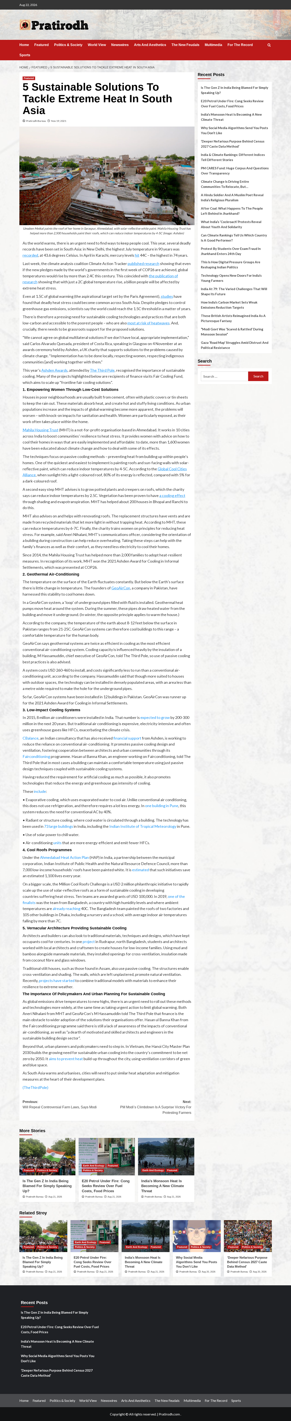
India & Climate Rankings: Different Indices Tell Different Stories (233, 157)
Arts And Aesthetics (150, 45)
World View (97, 45)
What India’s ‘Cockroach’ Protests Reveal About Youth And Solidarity (231, 224)
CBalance (31, 738)
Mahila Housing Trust (40, 430)
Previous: (60, 1104)
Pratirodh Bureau (36, 120)
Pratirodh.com (169, 1414)
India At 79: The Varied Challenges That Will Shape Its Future (234, 291)
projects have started (57, 980)
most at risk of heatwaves (148, 323)
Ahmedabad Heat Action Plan (64, 857)
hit (137, 255)
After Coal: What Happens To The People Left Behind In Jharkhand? (232, 210)
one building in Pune (161, 805)
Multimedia (213, 45)
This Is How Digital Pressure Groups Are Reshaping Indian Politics (230, 264)
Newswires (120, 45)
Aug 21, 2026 (55, 1196)
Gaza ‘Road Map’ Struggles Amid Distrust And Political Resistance (234, 345)
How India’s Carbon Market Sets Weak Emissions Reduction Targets (229, 304)
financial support (127, 738)
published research (143, 263)
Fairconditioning (36, 756)
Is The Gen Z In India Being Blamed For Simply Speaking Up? (47, 1186)
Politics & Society (68, 45)
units (57, 842)
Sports (24, 55)
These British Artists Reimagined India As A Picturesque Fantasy (233, 318)
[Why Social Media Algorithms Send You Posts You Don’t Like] (197, 1236)
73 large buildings (58, 826)
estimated (140, 869)
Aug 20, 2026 (208, 1271)
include (40, 791)
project (89, 941)
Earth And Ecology (93, 1165)
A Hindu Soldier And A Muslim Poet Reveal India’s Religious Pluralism (232, 197)
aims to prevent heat (66, 1058)
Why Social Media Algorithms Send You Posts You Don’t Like (234, 130)
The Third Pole (102, 370)
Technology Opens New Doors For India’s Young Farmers (231, 278)
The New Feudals (185, 45)
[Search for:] (224, 376)
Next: (155, 1107)
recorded (30, 255)
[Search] (269, 45)
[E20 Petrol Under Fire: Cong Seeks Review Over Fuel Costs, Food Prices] (107, 1156)
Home (24, 45)
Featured (41, 45)
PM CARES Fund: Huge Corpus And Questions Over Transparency (235, 170)
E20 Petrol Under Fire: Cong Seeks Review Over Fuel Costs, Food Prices (106, 1186)
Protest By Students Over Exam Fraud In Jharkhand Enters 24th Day (231, 251)
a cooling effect (172, 495)
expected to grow (155, 717)
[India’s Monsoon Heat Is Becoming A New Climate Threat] (166, 1156)
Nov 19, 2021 (58, 120)
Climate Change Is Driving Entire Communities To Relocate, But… (225, 184)
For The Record (240, 45)
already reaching (66, 908)
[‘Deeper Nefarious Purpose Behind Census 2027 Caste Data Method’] (248, 1236)
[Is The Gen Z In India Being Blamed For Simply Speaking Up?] (47, 1156)
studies (167, 296)
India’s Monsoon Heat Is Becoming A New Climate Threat (162, 1186)
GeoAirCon (120, 588)
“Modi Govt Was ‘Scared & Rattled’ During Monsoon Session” (232, 331)
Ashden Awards (54, 370)
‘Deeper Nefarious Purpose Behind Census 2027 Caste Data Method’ (232, 143)
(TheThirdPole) (35, 1087)
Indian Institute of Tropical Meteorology (142, 826)
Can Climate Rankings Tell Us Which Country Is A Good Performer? (234, 237)
